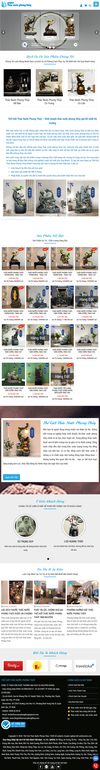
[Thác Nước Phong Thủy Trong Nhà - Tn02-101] (86, 258)
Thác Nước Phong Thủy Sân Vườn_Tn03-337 (13, 351)
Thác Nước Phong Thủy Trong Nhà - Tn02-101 (87, 273)
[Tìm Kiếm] (90, 5)
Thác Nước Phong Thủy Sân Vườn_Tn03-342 (38, 312)
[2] (50, 47)
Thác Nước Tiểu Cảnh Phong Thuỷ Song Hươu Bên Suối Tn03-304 (62, 390)
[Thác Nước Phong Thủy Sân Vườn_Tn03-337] (13, 335)
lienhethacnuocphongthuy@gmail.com (23, 714)
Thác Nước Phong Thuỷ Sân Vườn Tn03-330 (87, 351)
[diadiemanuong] (16, 665)
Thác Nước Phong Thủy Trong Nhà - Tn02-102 (62, 273)
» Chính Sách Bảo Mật (76, 684)
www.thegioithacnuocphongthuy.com (24, 717)
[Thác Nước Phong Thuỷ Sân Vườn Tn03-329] (13, 374)
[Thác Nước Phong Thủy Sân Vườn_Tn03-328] (37, 374)
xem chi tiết (11, 477)
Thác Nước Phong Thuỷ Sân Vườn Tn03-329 (13, 389)
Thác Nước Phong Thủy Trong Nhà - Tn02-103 (38, 273)
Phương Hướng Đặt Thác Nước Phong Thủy (14, 611)
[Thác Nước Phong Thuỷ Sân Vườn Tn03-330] (86, 335)
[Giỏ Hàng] (85, 5)
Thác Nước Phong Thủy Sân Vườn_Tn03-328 (38, 389)
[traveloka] (64, 665)
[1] (46, 47)
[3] (53, 47)
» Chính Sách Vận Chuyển (77, 696)
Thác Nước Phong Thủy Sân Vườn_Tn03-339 (87, 312)
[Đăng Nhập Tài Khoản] (81, 5)
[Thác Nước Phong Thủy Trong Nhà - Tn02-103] (37, 258)
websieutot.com (85, 735)
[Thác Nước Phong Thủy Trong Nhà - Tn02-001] (13, 297)
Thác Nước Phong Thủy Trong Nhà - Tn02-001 (13, 312)
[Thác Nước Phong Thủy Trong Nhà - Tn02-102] (62, 258)
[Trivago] (40, 665)
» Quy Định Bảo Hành (75, 701)
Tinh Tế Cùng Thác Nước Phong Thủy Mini (47, 608)
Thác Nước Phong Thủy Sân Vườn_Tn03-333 (62, 351)
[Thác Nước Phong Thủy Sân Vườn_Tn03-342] (37, 297)
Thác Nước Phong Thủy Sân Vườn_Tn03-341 (62, 312)
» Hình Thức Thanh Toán (77, 690)
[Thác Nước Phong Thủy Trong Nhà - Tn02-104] (13, 258)
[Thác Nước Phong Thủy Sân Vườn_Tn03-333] (62, 335)
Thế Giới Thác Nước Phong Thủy (36, 735)
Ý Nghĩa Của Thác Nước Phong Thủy (79, 608)
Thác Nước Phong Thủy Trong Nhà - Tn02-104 (13, 273)
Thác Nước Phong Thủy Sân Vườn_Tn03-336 (38, 351)
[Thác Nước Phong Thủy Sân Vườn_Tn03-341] (62, 297)
